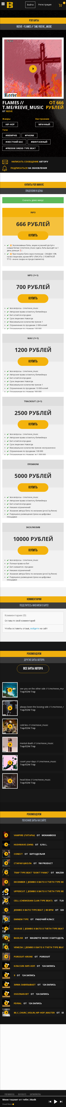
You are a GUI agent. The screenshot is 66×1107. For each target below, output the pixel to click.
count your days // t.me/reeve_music (38, 761)
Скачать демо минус (33, 200)
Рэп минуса (9, 1094)
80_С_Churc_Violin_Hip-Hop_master (34, 1012)
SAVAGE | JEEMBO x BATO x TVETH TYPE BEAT (39, 928)
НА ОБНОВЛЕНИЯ (29, 168)
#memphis (11, 135)
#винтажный (39, 141)
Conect (18, 853)
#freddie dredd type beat (21, 148)
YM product (46, 863)
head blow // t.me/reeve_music (35, 779)
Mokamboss (49, 835)
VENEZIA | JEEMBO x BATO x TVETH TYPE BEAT (39, 947)
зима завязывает (25, 984)
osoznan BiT (21, 994)
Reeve (9, 111)
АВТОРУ (30, 161)
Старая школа (23, 863)
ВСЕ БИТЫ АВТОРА (33, 668)
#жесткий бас (14, 141)
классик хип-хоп (24, 965)
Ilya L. (43, 844)
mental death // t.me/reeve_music (36, 743)
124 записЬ (48, 965)
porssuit (45, 956)
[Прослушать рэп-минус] (10, 690)
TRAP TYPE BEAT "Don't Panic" (31, 872)
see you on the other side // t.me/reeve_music (43, 688)
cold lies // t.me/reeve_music (34, 725)
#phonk (29, 135)
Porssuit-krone (23, 956)
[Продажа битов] (10, 6)
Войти (30, 4)
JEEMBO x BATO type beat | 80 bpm (33, 909)
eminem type (21, 919)
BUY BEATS (22, 1094)
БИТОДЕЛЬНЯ (37, 853)
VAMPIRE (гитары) (24, 835)
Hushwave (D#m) (23, 844)
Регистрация (44, 4)
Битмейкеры (35, 1094)
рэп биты (34, 20)
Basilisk (19, 937)
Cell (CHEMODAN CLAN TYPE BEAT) (33, 900)
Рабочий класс (44, 919)
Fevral (18, 1003)
